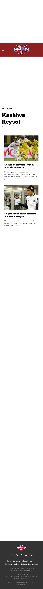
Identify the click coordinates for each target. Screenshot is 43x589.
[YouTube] (26, 555)
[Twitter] (12, 555)
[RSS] (31, 555)
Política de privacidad (29, 564)
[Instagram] (21, 555)
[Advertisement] (21, 21)
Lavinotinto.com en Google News (20, 561)
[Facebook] (17, 555)
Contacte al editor (12, 564)
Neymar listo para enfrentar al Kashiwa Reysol (20, 215)
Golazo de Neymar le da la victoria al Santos (19, 166)
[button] (3, 50)
